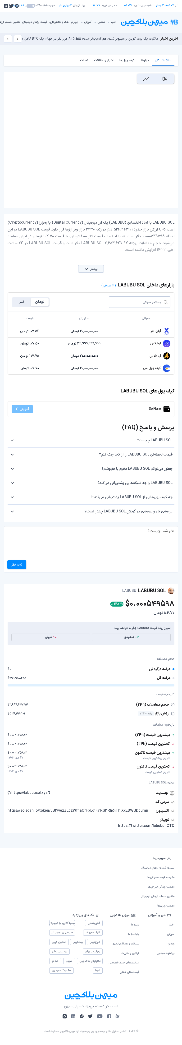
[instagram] (6, 6)
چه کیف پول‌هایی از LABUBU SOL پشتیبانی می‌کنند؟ (132, 497)
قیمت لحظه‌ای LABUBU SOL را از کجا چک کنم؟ (136, 454)
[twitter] (11, 6)
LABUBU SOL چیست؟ (155, 440)
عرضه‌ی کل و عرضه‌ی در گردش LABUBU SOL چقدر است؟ (129, 511)
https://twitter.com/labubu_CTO (146, 826)
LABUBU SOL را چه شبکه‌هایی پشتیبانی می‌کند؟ (135, 483)
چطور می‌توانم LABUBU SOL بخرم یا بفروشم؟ (137, 469)
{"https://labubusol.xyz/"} (29, 793)
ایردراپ (74, 22)
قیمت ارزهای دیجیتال (34, 22)
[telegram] (17, 6)
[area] (146, 79)
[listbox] (91, 882)
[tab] (163, 60)
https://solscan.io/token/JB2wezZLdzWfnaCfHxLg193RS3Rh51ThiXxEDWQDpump (78, 811)
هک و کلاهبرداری (58, 22)
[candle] (165, 79)
